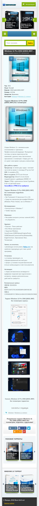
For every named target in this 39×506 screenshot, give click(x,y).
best (5, 53)
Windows (14, 96)
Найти (30, 43)
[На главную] (9, 4)
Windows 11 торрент (24, 96)
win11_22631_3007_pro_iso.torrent (19, 408)
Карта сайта (9, 503)
